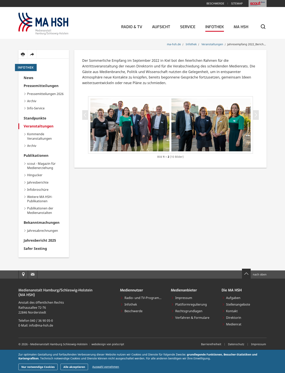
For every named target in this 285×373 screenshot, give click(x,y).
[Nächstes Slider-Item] (256, 115)
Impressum (183, 298)
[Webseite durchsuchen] (263, 27)
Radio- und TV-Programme (144, 298)
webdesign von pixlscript (108, 344)
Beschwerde (215, 3)
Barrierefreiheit (211, 344)
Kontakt (232, 311)
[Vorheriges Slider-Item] (85, 115)
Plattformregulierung (191, 304)
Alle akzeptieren (74, 367)
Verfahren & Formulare (192, 317)
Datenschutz (236, 344)
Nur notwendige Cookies (38, 367)
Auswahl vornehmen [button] (105, 367)
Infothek (26, 68)
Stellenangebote (238, 304)
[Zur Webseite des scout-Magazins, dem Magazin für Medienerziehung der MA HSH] (258, 3)
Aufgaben (233, 298)
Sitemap (237, 3)
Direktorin (233, 317)
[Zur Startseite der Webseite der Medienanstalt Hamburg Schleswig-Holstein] (43, 23)
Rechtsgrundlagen (188, 311)
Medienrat (233, 324)
